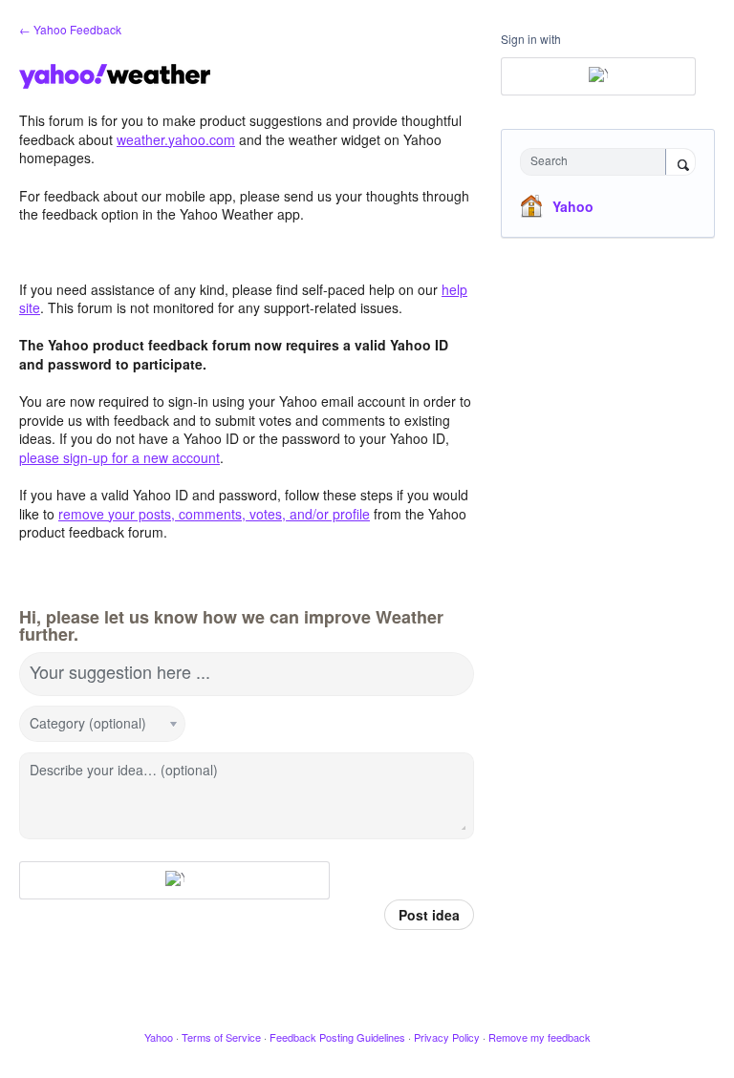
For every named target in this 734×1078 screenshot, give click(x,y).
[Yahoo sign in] (174, 880)
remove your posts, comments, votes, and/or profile (214, 513)
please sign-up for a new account (119, 457)
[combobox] (597, 162)
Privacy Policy (447, 1037)
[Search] (680, 163)
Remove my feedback (539, 1037)
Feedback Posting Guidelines (337, 1037)
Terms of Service (221, 1037)
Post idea (429, 914)
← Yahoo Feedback (70, 29)
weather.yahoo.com (176, 139)
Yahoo (573, 206)
